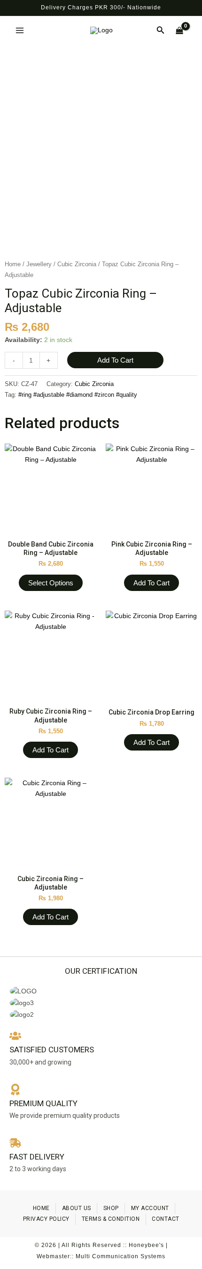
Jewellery (39, 264)
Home (13, 264)
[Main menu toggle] (19, 30)
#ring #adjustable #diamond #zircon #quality (77, 395)
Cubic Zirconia (76, 264)
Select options (50, 583)
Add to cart (115, 360)
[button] (160, 30)
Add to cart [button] (151, 583)
